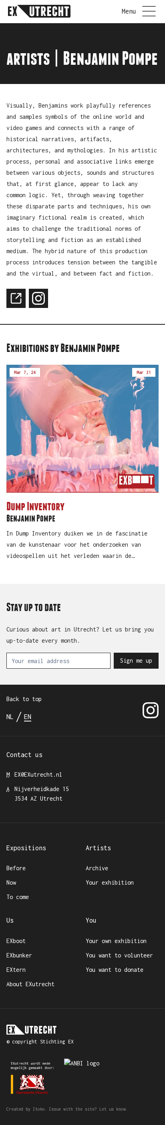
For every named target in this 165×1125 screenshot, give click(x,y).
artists (28, 58)
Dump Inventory (35, 506)
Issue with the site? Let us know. (88, 1109)
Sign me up (136, 660)
